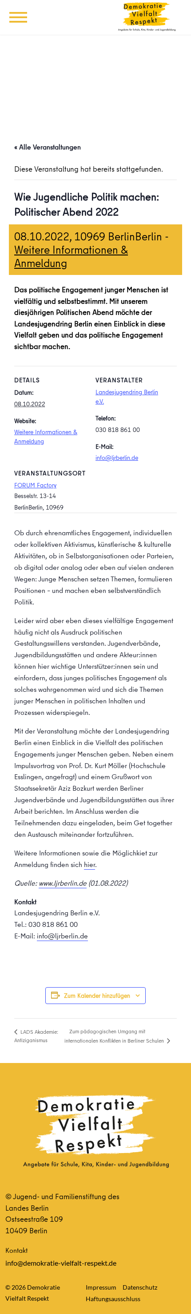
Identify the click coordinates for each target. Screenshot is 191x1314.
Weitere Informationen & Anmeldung (71, 256)
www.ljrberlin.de (63, 883)
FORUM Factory (35, 485)
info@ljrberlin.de (117, 457)
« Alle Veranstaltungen (47, 147)
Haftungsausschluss (113, 1298)
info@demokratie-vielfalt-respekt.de (60, 1263)
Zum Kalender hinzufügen (97, 995)
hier (89, 864)
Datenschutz (140, 1287)
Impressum (101, 1287)
